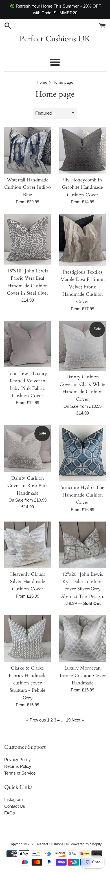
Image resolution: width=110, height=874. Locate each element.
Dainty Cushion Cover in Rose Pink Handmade (27, 485)
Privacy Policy (17, 759)
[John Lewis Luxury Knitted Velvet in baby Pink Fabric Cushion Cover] (27, 344)
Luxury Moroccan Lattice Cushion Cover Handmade (83, 675)
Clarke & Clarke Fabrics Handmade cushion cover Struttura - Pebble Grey (28, 683)
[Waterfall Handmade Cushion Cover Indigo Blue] (27, 150)
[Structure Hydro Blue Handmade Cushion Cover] (82, 453)
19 (68, 720)
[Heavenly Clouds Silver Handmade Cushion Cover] (27, 545)
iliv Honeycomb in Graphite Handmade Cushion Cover (82, 187)
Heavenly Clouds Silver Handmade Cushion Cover (27, 581)
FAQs (9, 813)
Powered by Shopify (86, 844)
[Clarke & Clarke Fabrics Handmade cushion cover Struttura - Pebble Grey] (27, 638)
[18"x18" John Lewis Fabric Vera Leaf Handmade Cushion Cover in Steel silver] (27, 239)
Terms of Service (20, 773)
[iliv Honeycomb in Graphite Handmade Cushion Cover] (82, 150)
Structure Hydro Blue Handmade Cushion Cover (82, 495)
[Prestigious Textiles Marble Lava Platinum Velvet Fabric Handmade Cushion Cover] (82, 240)
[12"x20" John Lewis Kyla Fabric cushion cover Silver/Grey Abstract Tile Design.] (82, 545)
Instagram (13, 799)
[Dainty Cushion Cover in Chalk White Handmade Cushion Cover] (82, 346)
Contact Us (14, 806)
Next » (78, 720)
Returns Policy (17, 766)
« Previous (36, 720)
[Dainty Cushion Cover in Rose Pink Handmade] (27, 448)
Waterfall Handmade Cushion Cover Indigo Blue (27, 187)
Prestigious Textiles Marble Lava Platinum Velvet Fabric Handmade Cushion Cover (82, 287)
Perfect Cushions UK (55, 38)
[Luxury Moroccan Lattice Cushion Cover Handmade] (82, 638)
